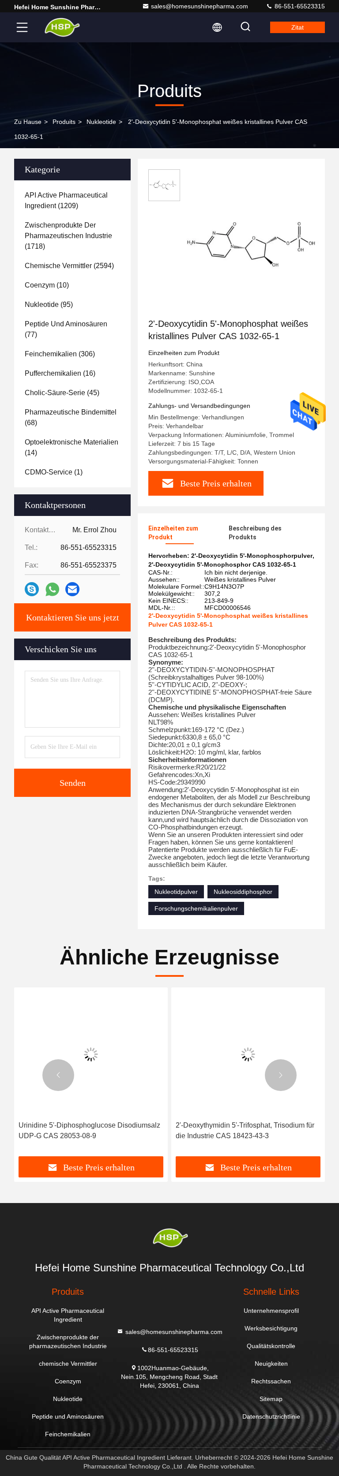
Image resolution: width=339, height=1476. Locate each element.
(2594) (69, 265)
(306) (60, 354)
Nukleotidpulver (176, 891)
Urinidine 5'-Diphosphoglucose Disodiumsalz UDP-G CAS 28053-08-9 (89, 1130)
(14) (71, 447)
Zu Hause (27, 121)
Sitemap (271, 1398)
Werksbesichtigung (271, 1328)
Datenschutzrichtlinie (271, 1416)
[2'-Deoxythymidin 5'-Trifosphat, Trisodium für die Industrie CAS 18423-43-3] (248, 1054)
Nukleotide (101, 121)
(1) (54, 472)
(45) (62, 392)
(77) (66, 329)
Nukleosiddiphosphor (243, 891)
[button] (58, 1075)
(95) (49, 304)
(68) (71, 417)
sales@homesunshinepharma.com (199, 6)
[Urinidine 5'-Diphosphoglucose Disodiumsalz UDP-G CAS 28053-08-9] (91, 1054)
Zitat (297, 27)
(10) (47, 285)
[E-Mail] (72, 589)
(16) (60, 373)
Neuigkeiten (271, 1363)
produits (64, 121)
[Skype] (32, 589)
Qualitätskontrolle (271, 1345)
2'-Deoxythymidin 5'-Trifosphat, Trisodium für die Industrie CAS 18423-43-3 (245, 1130)
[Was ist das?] (52, 589)
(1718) (68, 235)
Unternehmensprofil (271, 1310)
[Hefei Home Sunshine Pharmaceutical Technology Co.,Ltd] (61, 27)
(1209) (66, 200)
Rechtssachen (271, 1381)
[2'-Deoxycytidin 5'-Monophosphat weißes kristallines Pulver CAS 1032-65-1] (258, 243)
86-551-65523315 (299, 6)
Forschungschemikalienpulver (196, 908)
